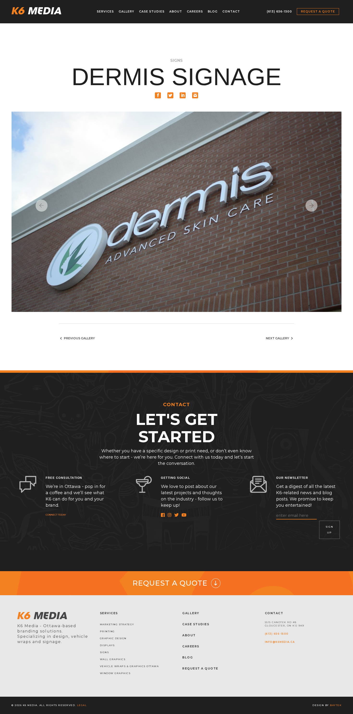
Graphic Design (113, 638)
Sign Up (329, 529)
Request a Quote (318, 11)
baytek (335, 705)
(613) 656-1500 (279, 11)
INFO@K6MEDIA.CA (280, 642)
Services (105, 11)
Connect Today (56, 514)
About (175, 11)
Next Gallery (278, 338)
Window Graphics (115, 673)
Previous (42, 206)
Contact (231, 11)
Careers (195, 11)
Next (311, 206)
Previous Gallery (79, 338)
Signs (104, 652)
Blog (213, 11)
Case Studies (151, 11)
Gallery (126, 11)
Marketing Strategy (117, 624)
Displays (107, 645)
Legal (82, 705)
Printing (107, 631)
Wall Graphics (113, 659)
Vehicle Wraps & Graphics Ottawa (129, 666)
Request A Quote (200, 668)
